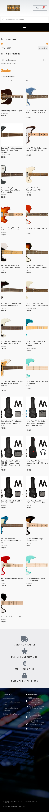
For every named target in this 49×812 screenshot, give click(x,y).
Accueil (3, 63)
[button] (24, 27)
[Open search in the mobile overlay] (24, 19)
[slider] (2, 44)
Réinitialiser (43, 48)
